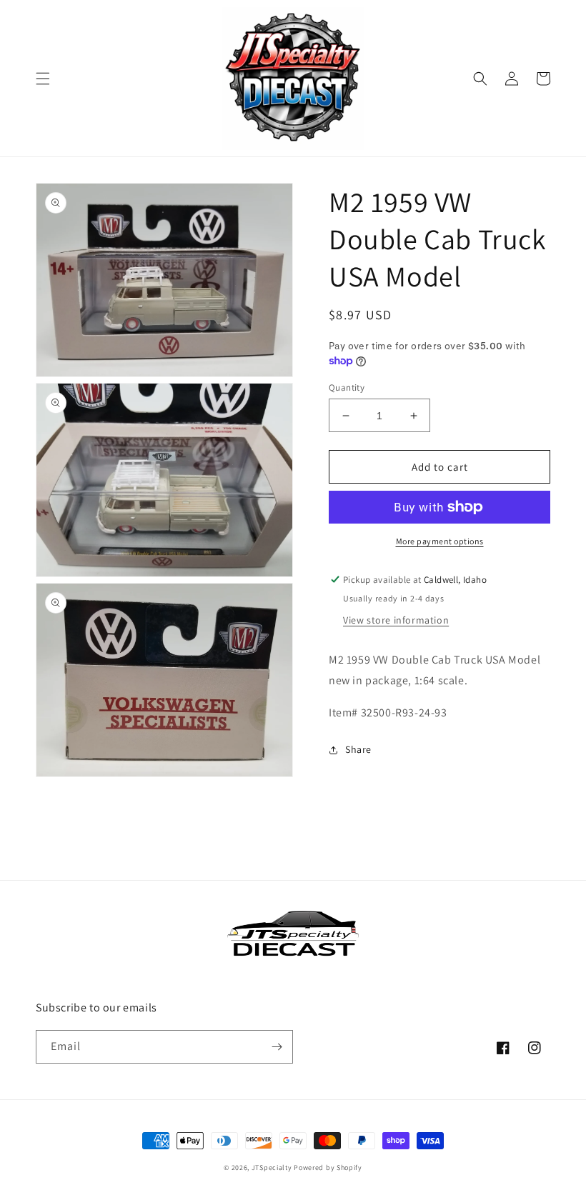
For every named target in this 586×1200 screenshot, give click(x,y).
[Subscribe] (276, 1047)
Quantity (346, 387)
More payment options (440, 541)
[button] (43, 78)
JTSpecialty (272, 1167)
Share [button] (358, 749)
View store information (396, 620)
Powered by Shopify (328, 1167)
